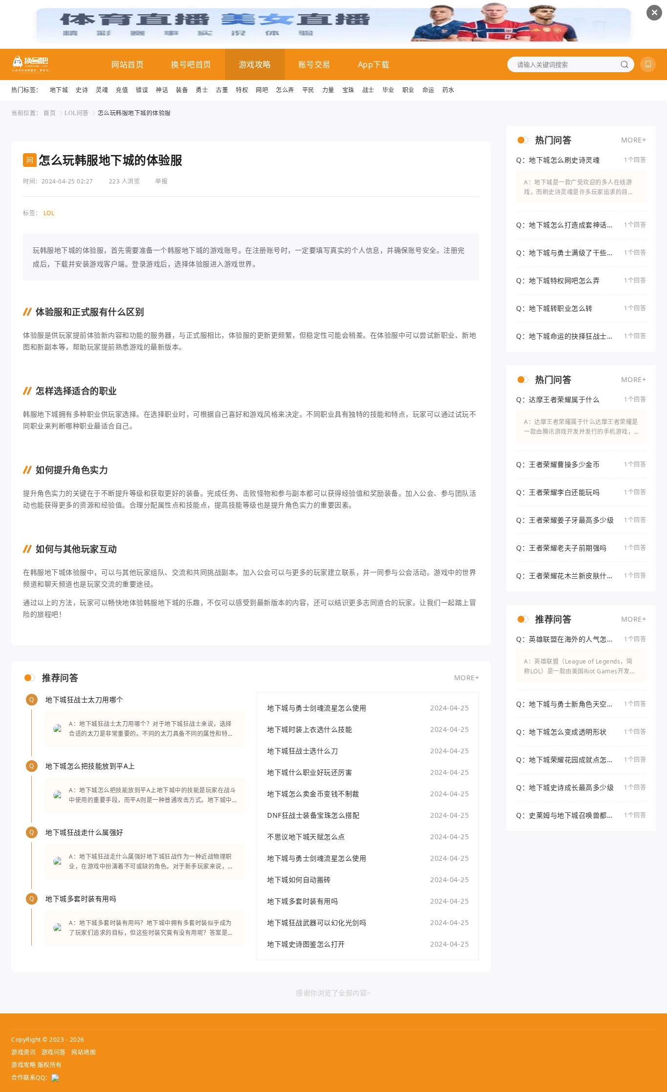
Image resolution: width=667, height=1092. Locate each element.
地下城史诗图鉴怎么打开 (306, 944)
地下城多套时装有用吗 (80, 898)
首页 (49, 113)
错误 (142, 90)
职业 (408, 90)
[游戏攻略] (31, 64)
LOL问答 (76, 113)
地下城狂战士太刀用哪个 (84, 699)
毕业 (388, 90)
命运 (428, 90)
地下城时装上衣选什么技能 (309, 729)
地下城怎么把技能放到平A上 (90, 765)
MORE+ (466, 677)
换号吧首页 (191, 64)
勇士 (202, 90)
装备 (182, 90)
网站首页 (127, 64)
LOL (49, 213)
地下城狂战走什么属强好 (84, 832)
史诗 (82, 90)
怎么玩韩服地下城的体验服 (134, 113)
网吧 (262, 90)
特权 (242, 90)
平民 (308, 90)
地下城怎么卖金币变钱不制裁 (313, 793)
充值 (122, 90)
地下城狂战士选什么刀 (302, 750)
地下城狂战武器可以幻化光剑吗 (316, 922)
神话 (162, 90)
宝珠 (348, 90)
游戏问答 (54, 1052)
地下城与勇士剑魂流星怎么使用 (316, 707)
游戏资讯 (23, 1052)
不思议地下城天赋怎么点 (306, 836)
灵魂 (102, 90)
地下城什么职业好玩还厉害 (309, 772)
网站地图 (83, 1052)
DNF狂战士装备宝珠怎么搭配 (313, 815)
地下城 (59, 90)
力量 (328, 90)
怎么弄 (285, 90)
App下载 (374, 64)
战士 (368, 90)
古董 (222, 90)
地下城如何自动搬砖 (299, 879)
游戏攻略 (255, 64)
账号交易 (314, 64)
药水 (448, 90)
